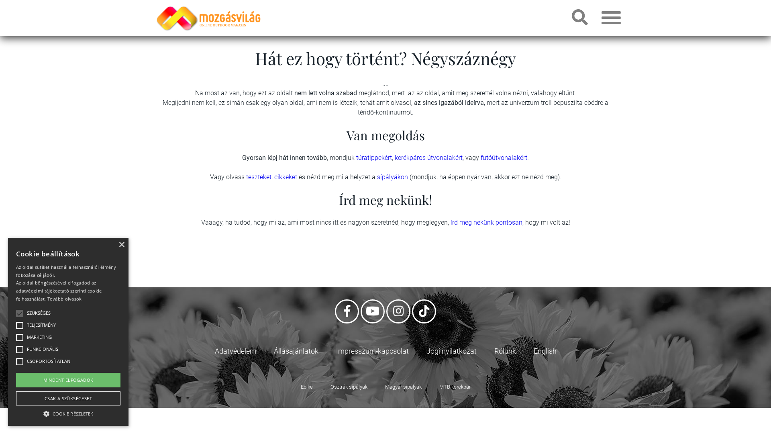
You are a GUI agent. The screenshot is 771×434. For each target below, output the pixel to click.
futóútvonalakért (504, 158)
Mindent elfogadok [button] (68, 380)
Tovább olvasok (64, 299)
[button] (68, 412)
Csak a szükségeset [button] (68, 398)
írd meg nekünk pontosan (486, 222)
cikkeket (286, 177)
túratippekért (374, 158)
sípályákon (393, 177)
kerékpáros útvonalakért (429, 158)
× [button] (121, 245)
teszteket (258, 177)
